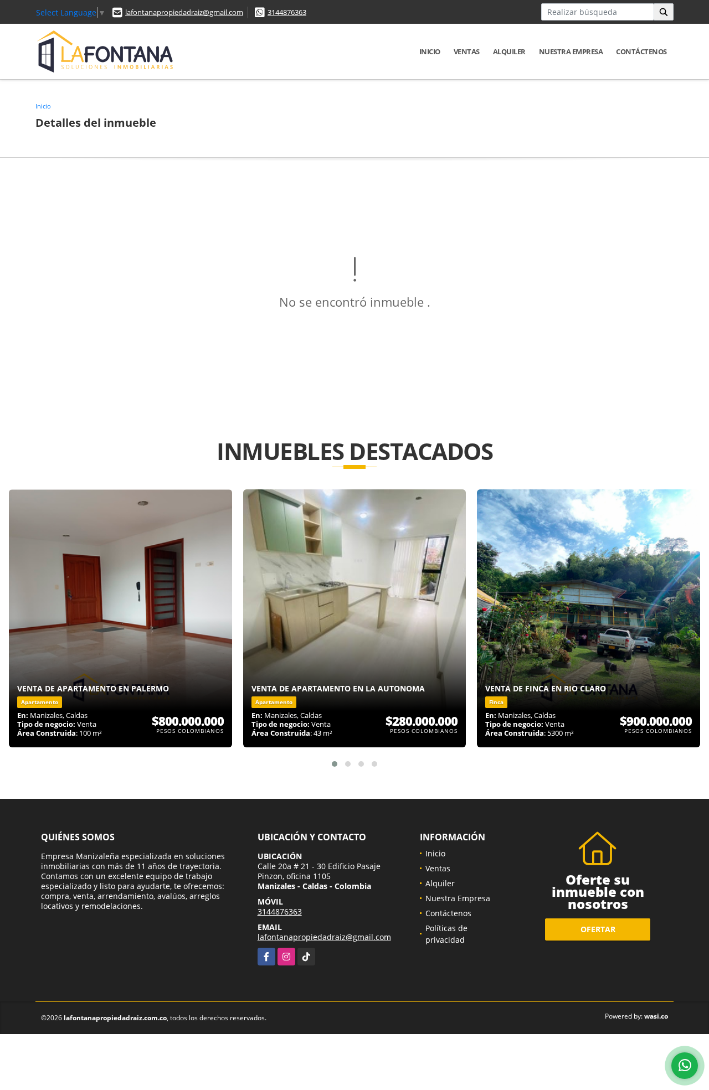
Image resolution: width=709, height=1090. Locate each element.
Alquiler (509, 51)
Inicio (429, 51)
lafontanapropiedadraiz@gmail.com (184, 12)
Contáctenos (641, 51)
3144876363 (287, 12)
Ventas (467, 51)
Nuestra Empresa (571, 51)
